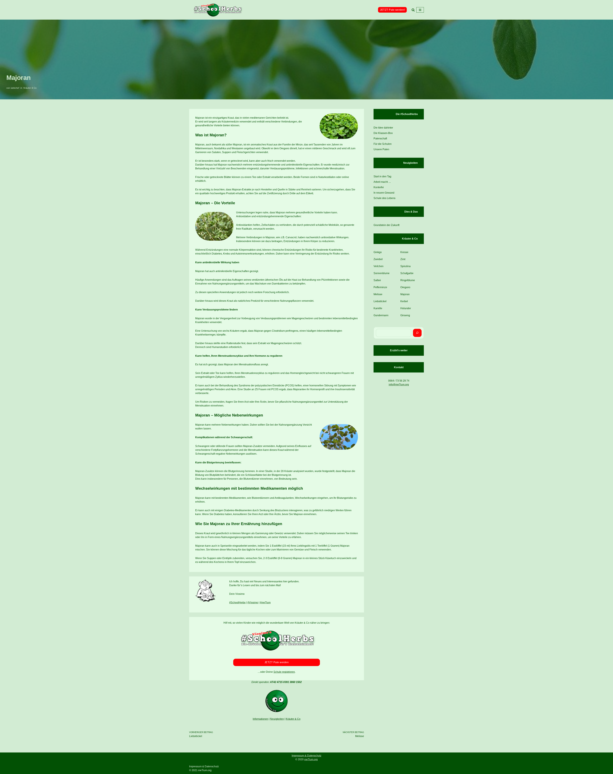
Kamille (378, 308)
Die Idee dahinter (383, 127)
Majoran (405, 294)
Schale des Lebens (384, 198)
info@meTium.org (399, 384)
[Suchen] (413, 9)
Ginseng (405, 315)
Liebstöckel (380, 301)
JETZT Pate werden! (392, 9)
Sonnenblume (382, 273)
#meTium (265, 602)
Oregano (405, 287)
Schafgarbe (406, 273)
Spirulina (405, 266)
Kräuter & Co (30, 88)
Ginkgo (378, 252)
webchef (15, 88)
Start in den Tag (382, 176)
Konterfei (379, 187)
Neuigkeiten (277, 719)
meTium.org (311, 759)
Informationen (260, 719)
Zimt (402, 259)
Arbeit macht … (382, 182)
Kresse (404, 252)
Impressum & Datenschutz (306, 755)
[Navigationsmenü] (420, 10)
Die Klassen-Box (383, 133)
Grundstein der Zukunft (386, 225)
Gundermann (381, 315)
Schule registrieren (284, 672)
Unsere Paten (381, 149)
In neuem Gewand (384, 192)
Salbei (377, 280)
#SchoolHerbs (237, 602)
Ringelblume (407, 280)
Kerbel (404, 301)
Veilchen (378, 266)
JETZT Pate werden (277, 662)
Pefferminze (380, 287)
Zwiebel (378, 259)
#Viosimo (252, 602)
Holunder (405, 308)
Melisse (378, 294)
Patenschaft (380, 138)
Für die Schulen (383, 144)
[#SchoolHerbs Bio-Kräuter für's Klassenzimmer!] (218, 10)
